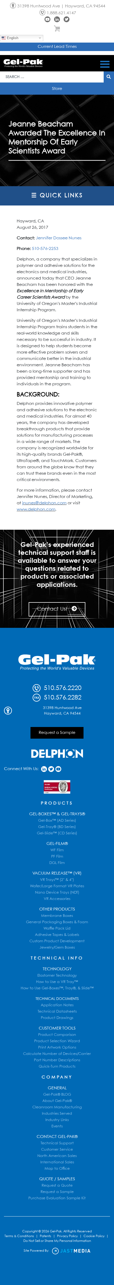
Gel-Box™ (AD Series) (57, 820)
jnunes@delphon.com (44, 503)
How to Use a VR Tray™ (57, 982)
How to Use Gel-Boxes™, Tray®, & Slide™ (57, 988)
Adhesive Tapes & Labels (57, 935)
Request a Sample (57, 733)
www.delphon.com (36, 509)
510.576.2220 (61, 688)
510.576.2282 (61, 698)
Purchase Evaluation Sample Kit (57, 1198)
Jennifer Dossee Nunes (58, 238)
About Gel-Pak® (57, 1101)
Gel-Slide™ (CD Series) (57, 833)
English (12, 38)
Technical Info (57, 958)
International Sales (57, 1162)
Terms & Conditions (19, 1236)
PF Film (57, 856)
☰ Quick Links (57, 196)
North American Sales (57, 1156)
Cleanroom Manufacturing (57, 1107)
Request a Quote (57, 1185)
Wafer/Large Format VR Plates (57, 886)
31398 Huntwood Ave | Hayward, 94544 (61, 6)
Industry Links (57, 1120)
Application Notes (57, 1005)
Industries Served (57, 1113)
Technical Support (57, 1143)
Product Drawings (57, 1018)
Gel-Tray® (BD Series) (57, 827)
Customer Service (57, 1149)
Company (57, 1077)
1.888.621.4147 (61, 13)
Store (57, 89)
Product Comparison (57, 1035)
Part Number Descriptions (57, 1060)
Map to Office (57, 1168)
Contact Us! (53, 609)
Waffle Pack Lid (57, 928)
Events (57, 1126)
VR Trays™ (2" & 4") (57, 880)
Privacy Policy (67, 1236)
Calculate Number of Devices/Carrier (57, 1054)
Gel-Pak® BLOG (57, 1094)
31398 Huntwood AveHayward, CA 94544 (62, 710)
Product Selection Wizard (57, 1041)
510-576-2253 (45, 249)
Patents (45, 1236)
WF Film (57, 850)
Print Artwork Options (57, 1047)
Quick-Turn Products (57, 1066)
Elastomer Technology (57, 975)
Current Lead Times (57, 47)
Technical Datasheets (57, 1011)
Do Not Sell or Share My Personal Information (57, 1241)
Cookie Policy (94, 1236)
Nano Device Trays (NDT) (57, 892)
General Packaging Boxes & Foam (57, 922)
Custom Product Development (57, 941)
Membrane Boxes (57, 916)
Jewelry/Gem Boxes (57, 947)
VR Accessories (57, 899)
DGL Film (57, 863)
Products (57, 803)
